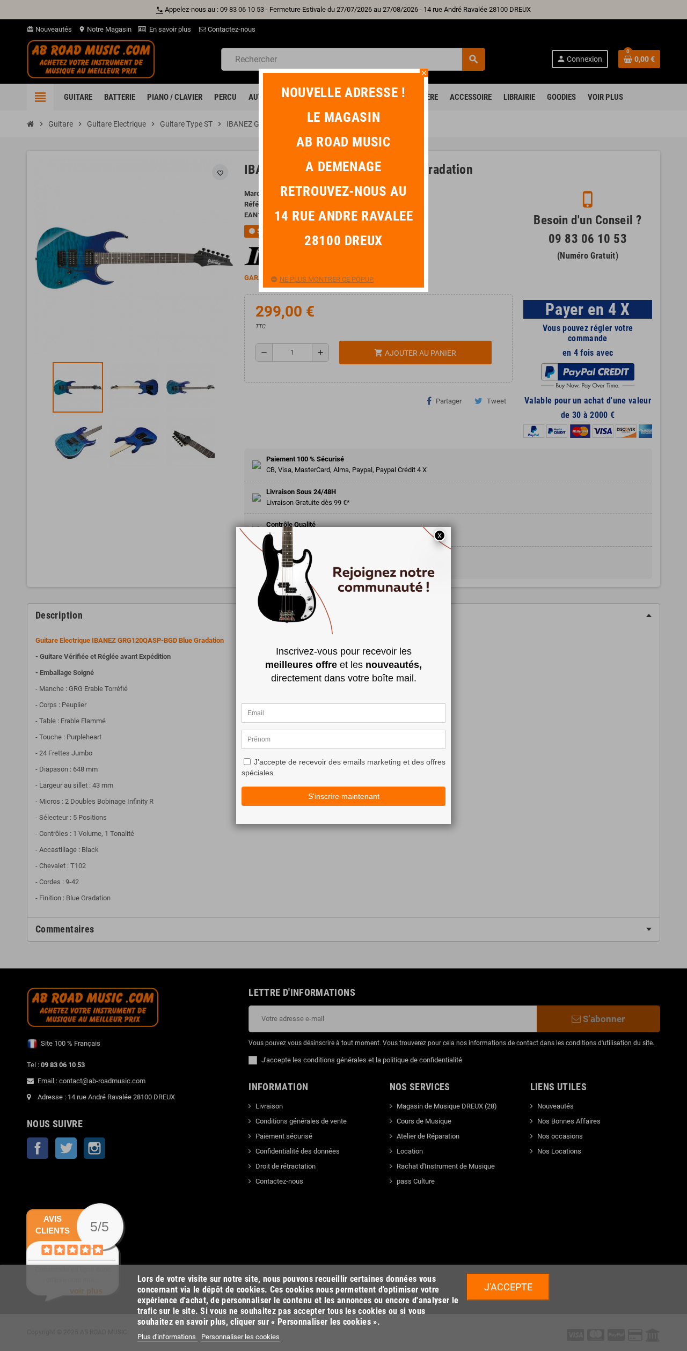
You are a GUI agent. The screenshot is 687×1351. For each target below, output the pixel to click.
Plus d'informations (167, 1337)
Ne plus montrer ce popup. (327, 279)
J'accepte (508, 1287)
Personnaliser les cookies (240, 1337)
